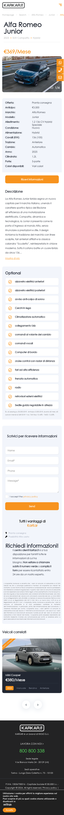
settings (7, 804)
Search (22, 14)
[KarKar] (13, 5)
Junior (52, 14)
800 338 (32, 750)
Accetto (9, 810)
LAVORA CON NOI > (32, 743)
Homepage (8, 14)
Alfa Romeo (37, 14)
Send (32, 506)
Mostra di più (12, 258)
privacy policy (30, 496)
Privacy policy (50, 787)
